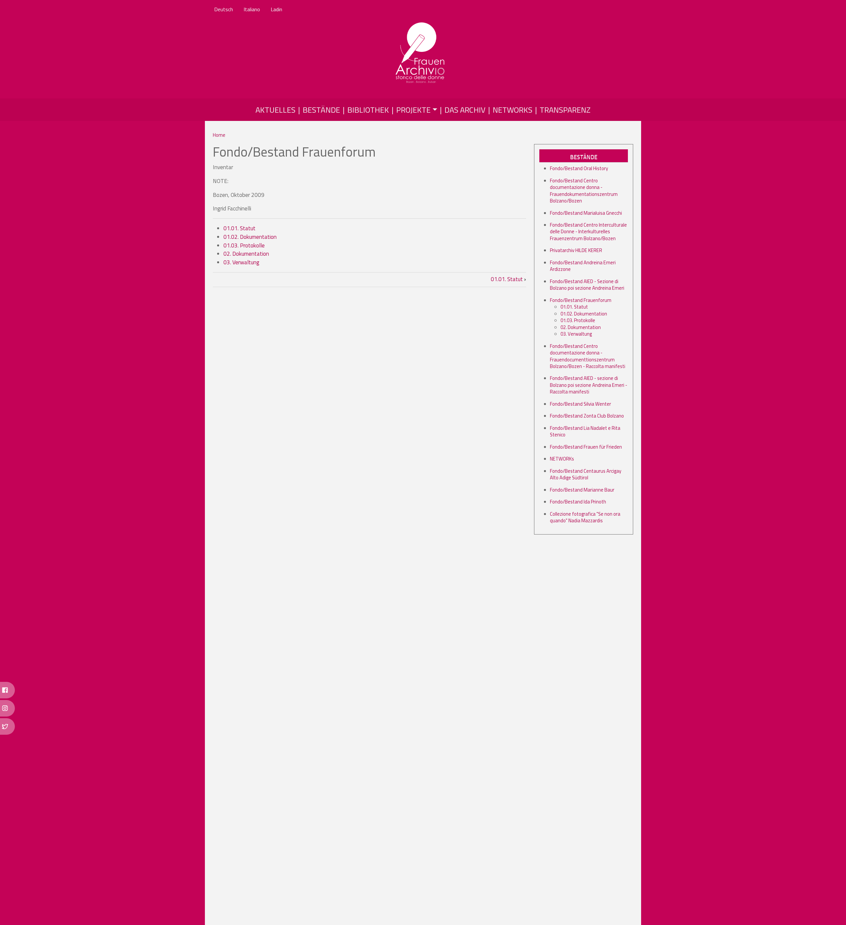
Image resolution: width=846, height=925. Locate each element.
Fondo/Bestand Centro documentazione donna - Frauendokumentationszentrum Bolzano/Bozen (584, 190)
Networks (512, 110)
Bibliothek (368, 110)
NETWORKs (562, 458)
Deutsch (223, 9)
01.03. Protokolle (244, 245)
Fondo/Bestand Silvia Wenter (580, 404)
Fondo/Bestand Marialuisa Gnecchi (586, 213)
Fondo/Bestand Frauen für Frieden (586, 447)
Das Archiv (464, 110)
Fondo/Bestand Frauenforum (580, 300)
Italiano (252, 9)
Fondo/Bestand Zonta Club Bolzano (587, 416)
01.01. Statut (239, 228)
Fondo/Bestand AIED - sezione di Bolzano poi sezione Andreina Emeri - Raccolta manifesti (588, 384)
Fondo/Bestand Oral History (579, 168)
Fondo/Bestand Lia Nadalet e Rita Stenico (585, 431)
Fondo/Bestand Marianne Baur (582, 490)
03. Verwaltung (241, 262)
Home (219, 135)
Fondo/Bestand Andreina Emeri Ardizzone (583, 266)
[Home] (420, 53)
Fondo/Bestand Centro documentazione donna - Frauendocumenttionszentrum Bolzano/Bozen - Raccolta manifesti (587, 356)
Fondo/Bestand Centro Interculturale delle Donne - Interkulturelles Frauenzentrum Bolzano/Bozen (588, 231)
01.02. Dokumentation (250, 237)
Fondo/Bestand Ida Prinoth (578, 501)
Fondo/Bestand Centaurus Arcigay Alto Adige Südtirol (585, 474)
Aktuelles (275, 110)
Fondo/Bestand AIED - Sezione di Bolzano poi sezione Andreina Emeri (587, 285)
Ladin (276, 9)
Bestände (321, 110)
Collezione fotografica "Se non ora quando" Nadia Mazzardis (585, 517)
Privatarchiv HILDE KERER (576, 250)
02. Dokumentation (246, 253)
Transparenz (565, 110)
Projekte (413, 110)
